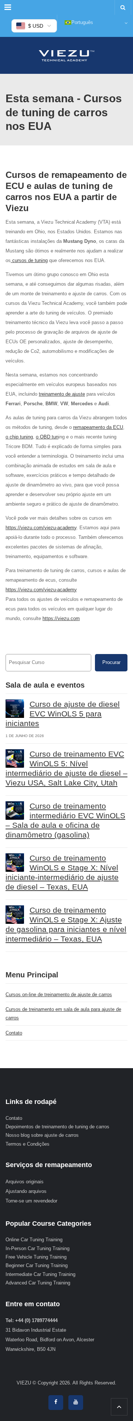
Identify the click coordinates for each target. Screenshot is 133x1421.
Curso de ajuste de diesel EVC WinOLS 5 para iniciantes (63, 714)
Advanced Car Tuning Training (38, 1283)
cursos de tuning (29, 260)
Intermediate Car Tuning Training (40, 1274)
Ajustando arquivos (26, 1191)
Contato (14, 1033)
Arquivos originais (25, 1181)
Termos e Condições (28, 1144)
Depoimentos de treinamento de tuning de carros (57, 1126)
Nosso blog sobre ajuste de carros (42, 1135)
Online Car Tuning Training (34, 1239)
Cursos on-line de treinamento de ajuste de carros (59, 994)
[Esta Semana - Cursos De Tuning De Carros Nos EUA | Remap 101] (66, 55)
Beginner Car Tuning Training (37, 1265)
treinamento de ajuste (62, 394)
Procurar (111, 662)
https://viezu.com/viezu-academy (41, 527)
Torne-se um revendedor (31, 1201)
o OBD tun (47, 437)
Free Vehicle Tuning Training (36, 1257)
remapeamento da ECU (98, 427)
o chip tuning (19, 437)
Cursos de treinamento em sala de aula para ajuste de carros (63, 1014)
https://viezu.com (61, 618)
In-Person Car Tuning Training (37, 1248)
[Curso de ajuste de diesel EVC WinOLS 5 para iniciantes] (15, 708)
